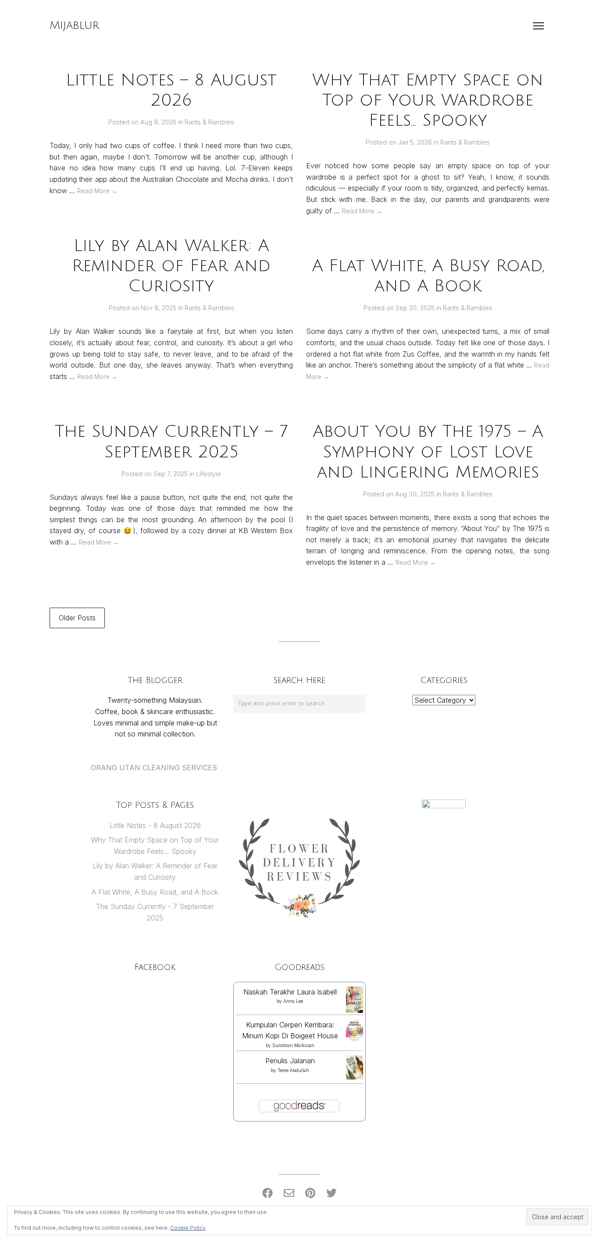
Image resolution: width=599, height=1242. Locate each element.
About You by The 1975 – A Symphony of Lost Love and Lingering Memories (428, 451)
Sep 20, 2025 (416, 307)
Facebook (155, 967)
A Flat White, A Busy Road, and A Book (155, 892)
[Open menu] (538, 26)
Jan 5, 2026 (416, 142)
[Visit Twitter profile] (331, 1193)
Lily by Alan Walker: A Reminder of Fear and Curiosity (171, 266)
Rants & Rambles (209, 122)
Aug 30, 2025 (415, 494)
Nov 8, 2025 (159, 307)
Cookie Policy (188, 1227)
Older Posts (77, 617)
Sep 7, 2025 (171, 474)
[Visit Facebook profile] (267, 1193)
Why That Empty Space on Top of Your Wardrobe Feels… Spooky (427, 100)
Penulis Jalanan (290, 1060)
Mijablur (74, 25)
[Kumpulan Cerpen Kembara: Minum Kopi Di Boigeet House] (354, 1040)
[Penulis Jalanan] (354, 1076)
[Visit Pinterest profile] (310, 1193)
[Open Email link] (289, 1193)
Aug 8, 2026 (159, 122)
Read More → (97, 191)
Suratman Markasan (293, 1045)
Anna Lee (293, 1001)
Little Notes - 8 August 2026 (155, 825)
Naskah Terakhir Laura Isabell (290, 991)
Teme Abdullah (293, 1070)
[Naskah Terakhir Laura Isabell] (354, 1011)
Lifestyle (208, 474)
